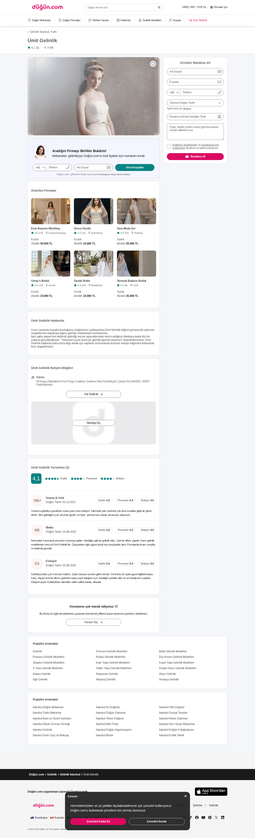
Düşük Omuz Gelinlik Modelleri (177, 668)
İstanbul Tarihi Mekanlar (47, 712)
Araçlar (177, 20)
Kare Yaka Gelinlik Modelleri (113, 662)
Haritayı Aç (94, 422)
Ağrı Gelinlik (40, 679)
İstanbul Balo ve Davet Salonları (52, 718)
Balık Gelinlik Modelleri (173, 651)
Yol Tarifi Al (91, 394)
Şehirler (197, 805)
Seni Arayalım (134, 167)
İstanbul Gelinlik (42, 729)
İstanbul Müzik (104, 735)
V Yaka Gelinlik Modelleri (48, 668)
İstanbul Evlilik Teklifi (171, 735)
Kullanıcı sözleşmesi (184, 144)
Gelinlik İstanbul (70, 774)
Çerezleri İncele (157, 821)
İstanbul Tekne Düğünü (110, 718)
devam (97, 582)
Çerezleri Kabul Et (98, 821)
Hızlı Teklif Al (200, 20)
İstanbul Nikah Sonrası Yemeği (51, 724)
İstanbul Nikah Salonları (173, 718)
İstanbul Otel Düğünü (171, 707)
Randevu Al (197, 156)
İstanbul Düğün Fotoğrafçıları (176, 729)
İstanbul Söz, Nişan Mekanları (177, 724)
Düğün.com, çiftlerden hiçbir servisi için (93, 174)
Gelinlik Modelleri (152, 20)
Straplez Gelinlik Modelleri (48, 662)
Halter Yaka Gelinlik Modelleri (113, 668)
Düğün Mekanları (41, 20)
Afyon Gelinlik (167, 673)
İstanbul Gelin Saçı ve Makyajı (51, 735)
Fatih (54, 31)
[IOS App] (211, 791)
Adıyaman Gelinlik (107, 673)
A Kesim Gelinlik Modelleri (112, 651)
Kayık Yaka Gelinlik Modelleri (176, 662)
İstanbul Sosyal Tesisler (173, 712)
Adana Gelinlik (41, 673)
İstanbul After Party (107, 724)
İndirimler (126, 20)
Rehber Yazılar (100, 20)
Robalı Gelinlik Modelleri (110, 656)
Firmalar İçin (220, 7)
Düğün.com (36, 774)
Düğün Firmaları (71, 20)
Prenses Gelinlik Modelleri (48, 656)
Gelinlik (37, 651)
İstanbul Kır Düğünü (108, 707)
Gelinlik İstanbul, (40, 31)
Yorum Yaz (91, 622)
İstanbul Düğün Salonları (111, 712)
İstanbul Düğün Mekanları (48, 707)
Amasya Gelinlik (169, 679)
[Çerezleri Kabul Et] (185, 796)
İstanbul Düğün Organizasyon (114, 729)
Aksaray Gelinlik (106, 679)
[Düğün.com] (47, 7)
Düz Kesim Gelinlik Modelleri (176, 656)
